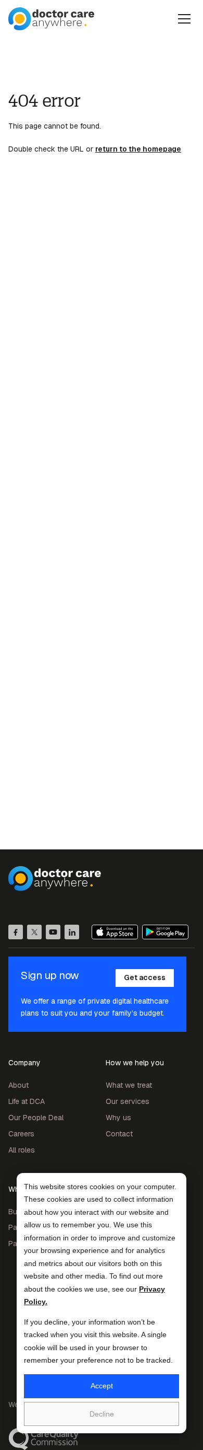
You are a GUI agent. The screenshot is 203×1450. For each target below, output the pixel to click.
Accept (102, 1386)
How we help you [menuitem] (135, 1062)
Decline (102, 1414)
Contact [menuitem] (119, 1133)
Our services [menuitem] (127, 1101)
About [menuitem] (18, 1085)
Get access (145, 977)
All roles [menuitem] (21, 1150)
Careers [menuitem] (21, 1133)
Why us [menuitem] (118, 1117)
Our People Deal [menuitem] (36, 1117)
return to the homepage (138, 149)
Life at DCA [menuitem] (26, 1101)
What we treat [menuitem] (129, 1085)
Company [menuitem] (24, 1062)
